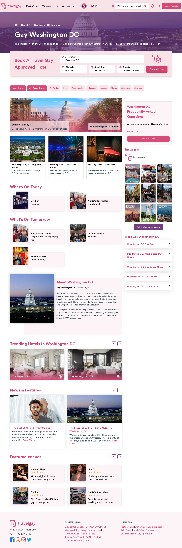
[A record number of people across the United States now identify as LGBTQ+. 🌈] (148, 173)
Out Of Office (97, 527)
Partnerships (127, 527)
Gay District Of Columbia (47, 25)
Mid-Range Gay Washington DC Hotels (144, 255)
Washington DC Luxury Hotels (143, 286)
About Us (70, 527)
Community (47, 6)
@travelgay (139, 157)
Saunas (104, 88)
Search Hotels (157, 69)
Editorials (66, 6)
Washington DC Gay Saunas (142, 277)
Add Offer (138, 530)
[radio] (32, 472)
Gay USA (25, 25)
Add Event (126, 530)
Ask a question (148, 139)
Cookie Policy (88, 534)
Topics (87, 540)
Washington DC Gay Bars (105, 126)
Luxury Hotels (18, 88)
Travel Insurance (73, 540)
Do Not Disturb (93, 537)
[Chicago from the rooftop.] (164, 193)
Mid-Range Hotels (37, 88)
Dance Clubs (77, 88)
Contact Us (82, 527)
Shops (114, 88)
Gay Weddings (72, 530)
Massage (92, 88)
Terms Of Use (72, 534)
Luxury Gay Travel (74, 537)
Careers (150, 530)
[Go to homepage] (11, 6)
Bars (65, 88)
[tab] (115, 100)
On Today (54, 88)
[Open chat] (158, 6)
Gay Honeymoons (91, 530)
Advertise (140, 527)
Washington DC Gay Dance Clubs (145, 267)
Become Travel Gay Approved (136, 534)
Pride (57, 6)
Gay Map (138, 88)
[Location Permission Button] (113, 6)
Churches (125, 88)
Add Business (154, 527)
